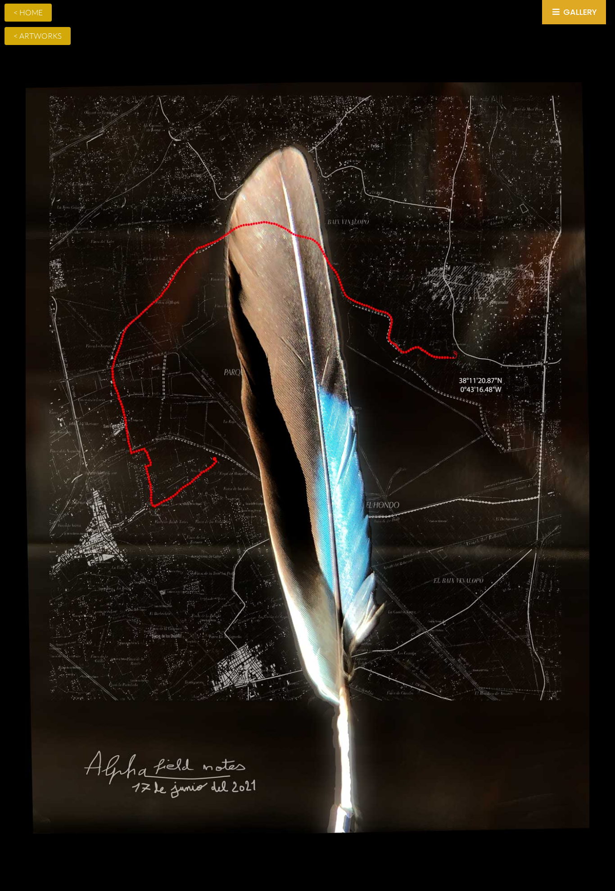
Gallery (579, 12)
